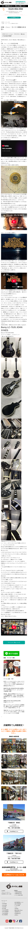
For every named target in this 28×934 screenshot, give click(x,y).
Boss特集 (4, 908)
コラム (16, 907)
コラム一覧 (7, 22)
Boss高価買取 (5, 914)
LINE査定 (16, 908)
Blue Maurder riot (4, 271)
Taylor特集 (4, 906)
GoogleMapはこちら (14, 831)
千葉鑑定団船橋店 (18, 891)
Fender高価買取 (5, 910)
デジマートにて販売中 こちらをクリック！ (10, 334)
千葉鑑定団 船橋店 (14, 822)
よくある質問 (17, 905)
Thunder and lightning (5, 139)
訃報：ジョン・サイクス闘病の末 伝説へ (10, 23)
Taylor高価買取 (5, 913)
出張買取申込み (18, 913)
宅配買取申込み (18, 911)
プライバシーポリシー (6, 892)
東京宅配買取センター (19, 902)
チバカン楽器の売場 (19, 895)
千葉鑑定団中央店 (18, 893)
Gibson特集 (4, 905)
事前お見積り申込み (19, 910)
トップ (3, 902)
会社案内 (3, 890)
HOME (2, 22)
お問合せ (16, 915)
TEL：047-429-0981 (14, 828)
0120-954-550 (15, 9)
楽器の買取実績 (18, 903)
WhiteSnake (3, 212)
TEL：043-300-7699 (14, 858)
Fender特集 (4, 903)
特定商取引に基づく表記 (6, 893)
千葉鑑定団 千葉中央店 (14, 853)
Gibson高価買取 (5, 911)
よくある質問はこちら (14, 17)
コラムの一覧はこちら (14, 642)
